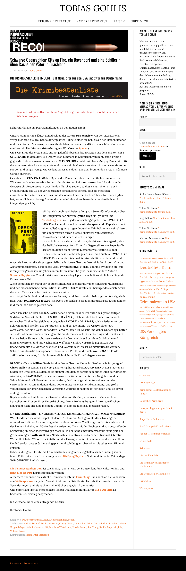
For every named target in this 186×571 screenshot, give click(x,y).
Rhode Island (79, 527)
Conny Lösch (66, 523)
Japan (153, 285)
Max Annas (161, 307)
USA (143, 331)
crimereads (146, 440)
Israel (162, 281)
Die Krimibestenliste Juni (26, 468)
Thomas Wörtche (161, 326)
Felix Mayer (155, 273)
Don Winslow (101, 523)
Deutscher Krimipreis (151, 400)
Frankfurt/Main (118, 523)
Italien (170, 281)
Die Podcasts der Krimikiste (155, 473)
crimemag (145, 375)
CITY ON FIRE (103, 489)
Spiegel (82, 148)
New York (150, 310)
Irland (155, 281)
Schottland (160, 318)
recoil (71, 519)
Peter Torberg (152, 314)
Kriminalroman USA (37, 527)
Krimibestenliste (58, 519)
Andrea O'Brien (145, 258)
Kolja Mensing (147, 296)
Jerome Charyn (162, 285)
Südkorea (147, 327)
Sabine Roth (149, 318)
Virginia (118, 527)
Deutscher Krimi (83, 523)
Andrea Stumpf (31, 523)
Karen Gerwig (154, 293)
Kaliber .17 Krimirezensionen (155, 433)
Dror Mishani (145, 273)
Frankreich (167, 273)
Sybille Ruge (105, 527)
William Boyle (17, 531)
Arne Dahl (168, 258)
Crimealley (145, 480)
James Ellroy (145, 285)
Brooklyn (53, 523)
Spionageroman (159, 322)
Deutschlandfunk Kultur (35, 519)
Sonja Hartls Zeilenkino (152, 419)
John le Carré (155, 289)
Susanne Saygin (20, 275)
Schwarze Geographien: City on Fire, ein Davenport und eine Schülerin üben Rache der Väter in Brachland (65, 61)
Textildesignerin (52, 220)
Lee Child (143, 307)
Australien (145, 261)
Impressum (16, 563)
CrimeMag (82, 477)
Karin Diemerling (167, 293)
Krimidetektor (147, 382)
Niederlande (161, 311)
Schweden (145, 322)
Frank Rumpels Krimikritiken (155, 426)
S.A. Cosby (92, 527)
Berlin (44, 523)
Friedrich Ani (146, 277)
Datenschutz (31, 563)
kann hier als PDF (21, 472)
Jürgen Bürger (18, 527)
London (151, 307)
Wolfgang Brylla (73, 456)
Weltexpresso (24, 481)
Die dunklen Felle (149, 455)
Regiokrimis (163, 315)
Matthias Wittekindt (60, 527)
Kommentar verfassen (37, 534)
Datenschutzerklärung (152, 146)
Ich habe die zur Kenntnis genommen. (154, 146)
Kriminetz (145, 448)
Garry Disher (159, 277)
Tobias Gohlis (93, 8)
